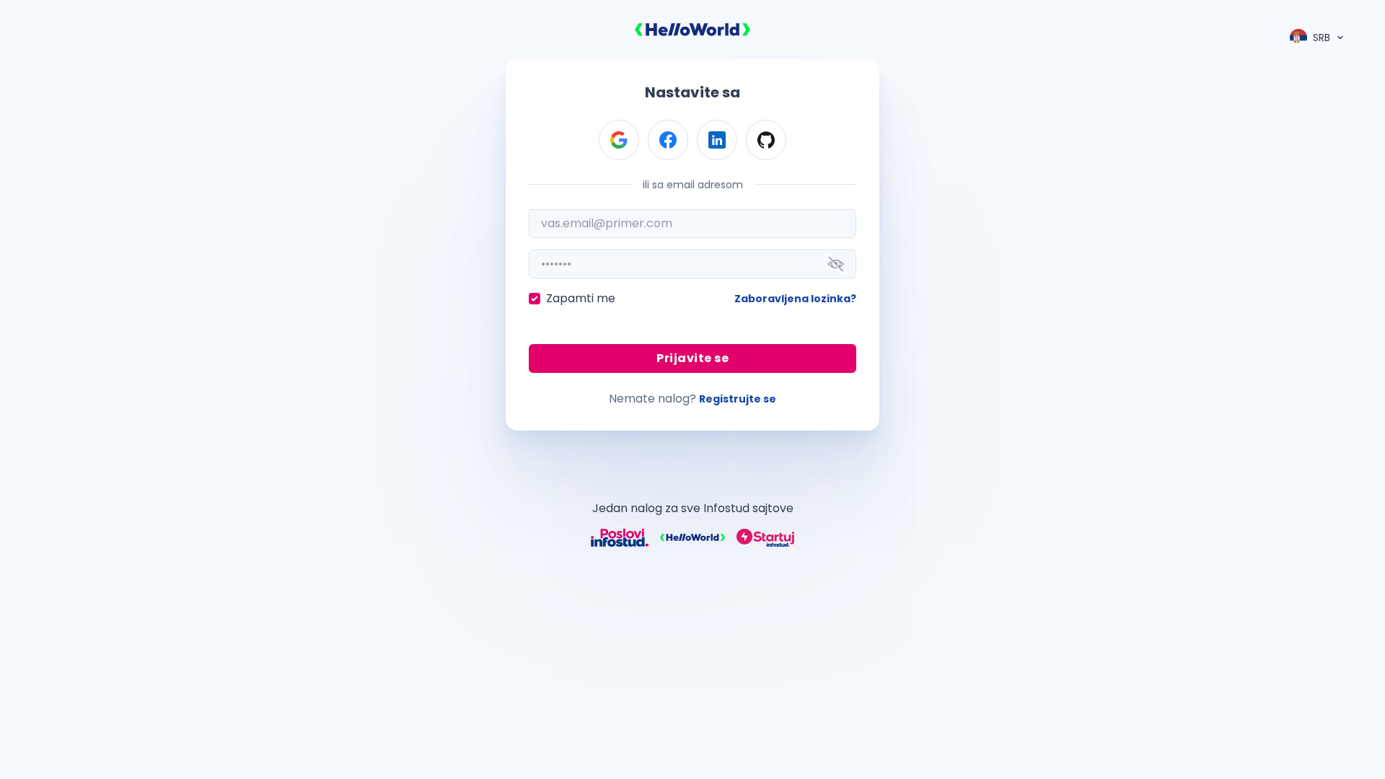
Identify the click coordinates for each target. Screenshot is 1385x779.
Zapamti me (580, 298)
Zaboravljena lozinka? (795, 298)
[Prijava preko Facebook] (668, 140)
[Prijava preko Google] (619, 140)
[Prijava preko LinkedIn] (717, 140)
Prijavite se (692, 358)
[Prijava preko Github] (766, 140)
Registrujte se (737, 399)
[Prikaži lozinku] (836, 264)
